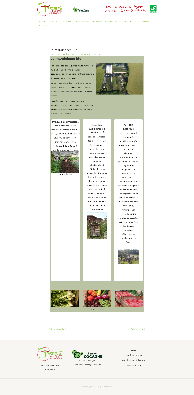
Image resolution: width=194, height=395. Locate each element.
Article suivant (139, 329)
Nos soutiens (97, 21)
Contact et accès (45, 26)
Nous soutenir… (144, 21)
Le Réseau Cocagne (112, 21)
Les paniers (66, 21)
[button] (91, 309)
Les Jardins (52, 21)
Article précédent (56, 329)
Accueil (42, 21)
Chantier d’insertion (81, 21)
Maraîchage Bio (129, 21)
